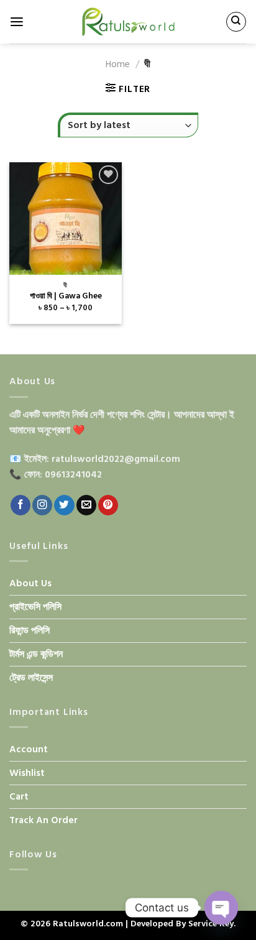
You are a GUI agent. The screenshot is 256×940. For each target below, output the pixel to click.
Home (118, 64)
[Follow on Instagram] (42, 505)
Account (28, 749)
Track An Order (43, 820)
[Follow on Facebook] (20, 505)
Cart (19, 796)
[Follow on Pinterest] (108, 505)
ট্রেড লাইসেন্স (31, 677)
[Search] (235, 21)
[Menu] (16, 22)
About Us (30, 583)
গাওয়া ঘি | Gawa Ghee (66, 296)
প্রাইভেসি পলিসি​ (35, 607)
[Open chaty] (221, 907)
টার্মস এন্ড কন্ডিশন (36, 654)
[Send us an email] (86, 505)
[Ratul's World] (128, 21)
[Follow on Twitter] (64, 505)
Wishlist (27, 773)
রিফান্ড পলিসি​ (29, 630)
